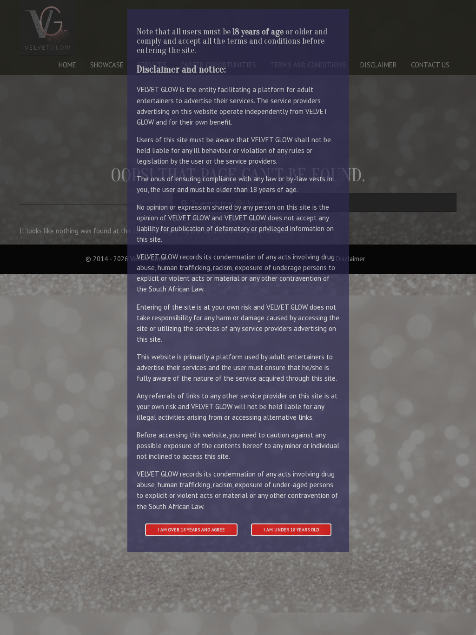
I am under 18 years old (291, 530)
